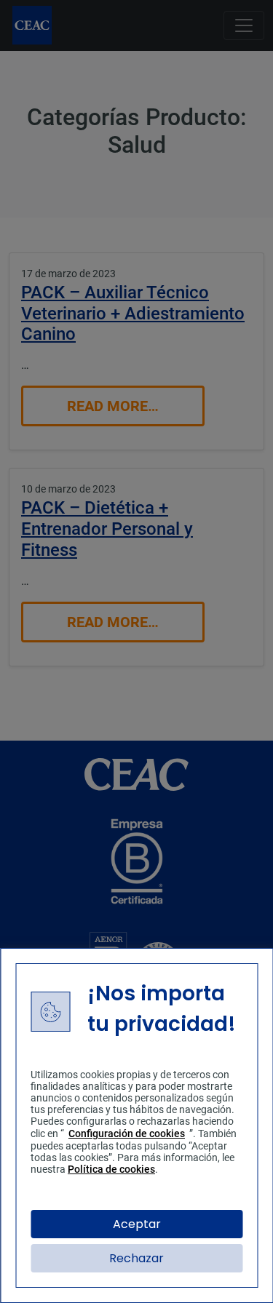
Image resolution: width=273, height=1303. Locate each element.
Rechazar (136, 1258)
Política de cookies (111, 1169)
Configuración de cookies (126, 1133)
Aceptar (137, 1224)
